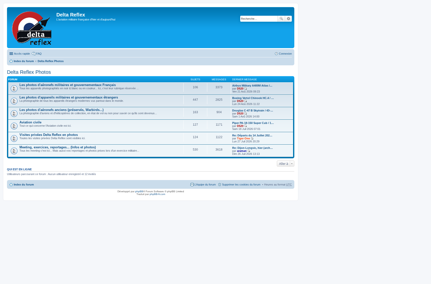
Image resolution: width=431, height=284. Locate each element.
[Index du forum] (32, 27)
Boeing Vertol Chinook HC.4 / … (253, 97)
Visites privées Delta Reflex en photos (48, 135)
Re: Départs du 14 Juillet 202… (252, 135)
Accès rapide (22, 53)
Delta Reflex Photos (51, 61)
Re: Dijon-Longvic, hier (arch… (252, 147)
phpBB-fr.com (157, 194)
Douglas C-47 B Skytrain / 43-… (252, 110)
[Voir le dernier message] (245, 88)
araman (242, 150)
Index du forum (24, 61)
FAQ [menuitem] (39, 53)
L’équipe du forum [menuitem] (205, 184)
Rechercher (281, 19)
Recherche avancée (288, 19)
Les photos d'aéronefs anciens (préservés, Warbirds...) (61, 110)
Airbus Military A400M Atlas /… (252, 85)
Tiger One (243, 138)
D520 (240, 88)
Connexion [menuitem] (285, 53)
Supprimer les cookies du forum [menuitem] (241, 184)
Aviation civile (30, 122)
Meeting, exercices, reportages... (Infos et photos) (57, 147)
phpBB (139, 191)
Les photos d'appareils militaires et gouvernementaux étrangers (68, 97)
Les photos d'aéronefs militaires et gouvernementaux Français (67, 85)
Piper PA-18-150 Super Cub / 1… (253, 122)
